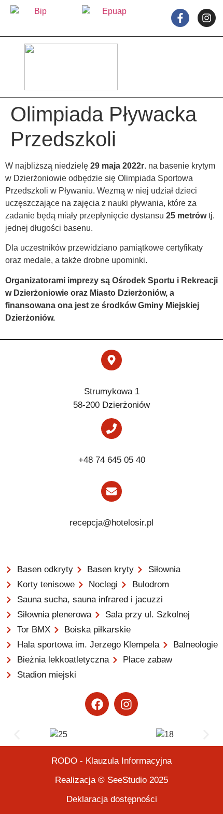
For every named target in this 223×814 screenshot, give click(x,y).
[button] (16, 734)
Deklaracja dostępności (111, 799)
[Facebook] (97, 704)
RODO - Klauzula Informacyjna (111, 761)
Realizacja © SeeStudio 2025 (111, 780)
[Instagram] (126, 704)
